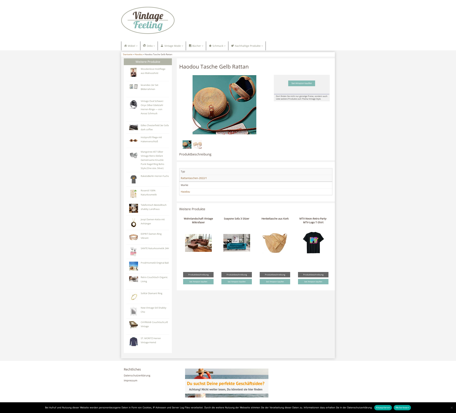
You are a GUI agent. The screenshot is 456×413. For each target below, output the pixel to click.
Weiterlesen (402, 407)
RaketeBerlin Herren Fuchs (155, 176)
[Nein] (451, 407)
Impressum (130, 380)
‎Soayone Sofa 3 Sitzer (236, 218)
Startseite (128, 54)
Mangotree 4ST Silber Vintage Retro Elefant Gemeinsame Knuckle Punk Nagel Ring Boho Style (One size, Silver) (152, 160)
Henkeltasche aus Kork (275, 218)
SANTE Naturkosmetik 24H (155, 248)
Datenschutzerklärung (137, 375)
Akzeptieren (383, 407)
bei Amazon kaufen (302, 83)
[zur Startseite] (165, 20)
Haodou (138, 54)
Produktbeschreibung (198, 274)
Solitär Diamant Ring (151, 293)
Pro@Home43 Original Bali (155, 262)
